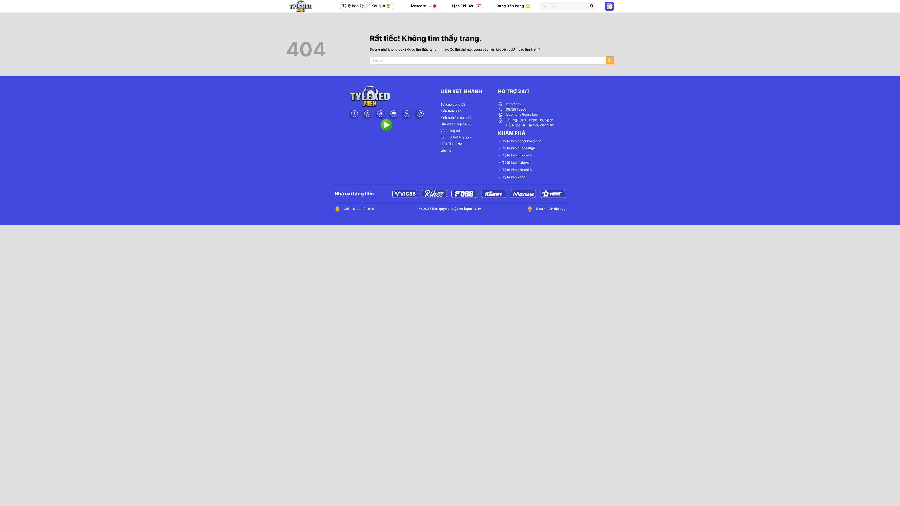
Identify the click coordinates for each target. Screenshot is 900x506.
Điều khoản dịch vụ (550, 209)
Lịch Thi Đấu (463, 6)
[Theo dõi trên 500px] (407, 113)
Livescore (417, 6)
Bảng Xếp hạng (510, 6)
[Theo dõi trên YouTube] (393, 113)
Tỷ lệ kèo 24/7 (513, 177)
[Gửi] (591, 6)
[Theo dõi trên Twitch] (420, 113)
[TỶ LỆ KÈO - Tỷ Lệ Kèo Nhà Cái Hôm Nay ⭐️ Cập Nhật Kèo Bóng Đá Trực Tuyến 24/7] (305, 6)
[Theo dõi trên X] (380, 113)
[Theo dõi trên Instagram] (367, 113)
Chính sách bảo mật (359, 209)
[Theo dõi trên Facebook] (354, 113)
